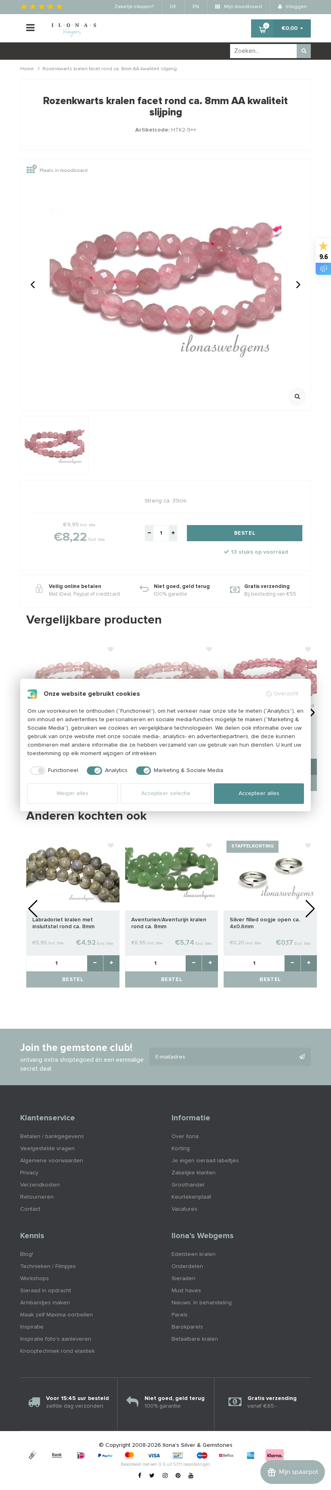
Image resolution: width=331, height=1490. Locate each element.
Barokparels (187, 1327)
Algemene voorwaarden (51, 1161)
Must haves (186, 1290)
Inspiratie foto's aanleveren (55, 1339)
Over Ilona (185, 1136)
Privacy (29, 1173)
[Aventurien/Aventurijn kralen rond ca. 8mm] (171, 874)
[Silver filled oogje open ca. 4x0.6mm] (270, 874)
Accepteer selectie (166, 793)
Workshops (34, 1278)
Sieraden (183, 1278)
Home (27, 69)
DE (173, 6)
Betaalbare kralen (195, 1339)
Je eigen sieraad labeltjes (205, 1161)
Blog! (26, 1254)
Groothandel (188, 1185)
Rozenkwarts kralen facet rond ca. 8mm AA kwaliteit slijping (109, 69)
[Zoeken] (304, 51)
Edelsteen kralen (194, 1254)
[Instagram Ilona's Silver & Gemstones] (165, 1476)
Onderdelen (187, 1266)
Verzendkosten (40, 1185)
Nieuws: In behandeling (202, 1303)
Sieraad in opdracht (45, 1290)
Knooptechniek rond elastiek (57, 1351)
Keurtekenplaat (191, 1197)
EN (196, 6)
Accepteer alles (259, 793)
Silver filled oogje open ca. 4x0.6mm (265, 923)
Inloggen (296, 6)
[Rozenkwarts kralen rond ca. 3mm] (270, 677)
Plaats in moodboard (64, 170)
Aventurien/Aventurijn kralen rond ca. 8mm (168, 923)
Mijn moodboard (242, 6)
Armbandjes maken (45, 1303)
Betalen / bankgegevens (52, 1136)
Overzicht (286, 694)
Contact (30, 1209)
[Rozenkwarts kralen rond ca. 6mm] (72, 677)
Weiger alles (72, 793)
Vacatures (184, 1209)
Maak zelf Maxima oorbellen (56, 1315)
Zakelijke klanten (194, 1173)
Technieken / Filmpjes (48, 1266)
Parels (180, 1315)
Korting (181, 1148)
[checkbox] (53, 770)
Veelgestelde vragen (47, 1148)
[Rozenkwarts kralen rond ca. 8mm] (171, 677)
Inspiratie (32, 1327)
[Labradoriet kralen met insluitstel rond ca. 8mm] (72, 874)
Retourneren (37, 1197)
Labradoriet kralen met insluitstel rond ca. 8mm (63, 923)
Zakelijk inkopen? (134, 6)
